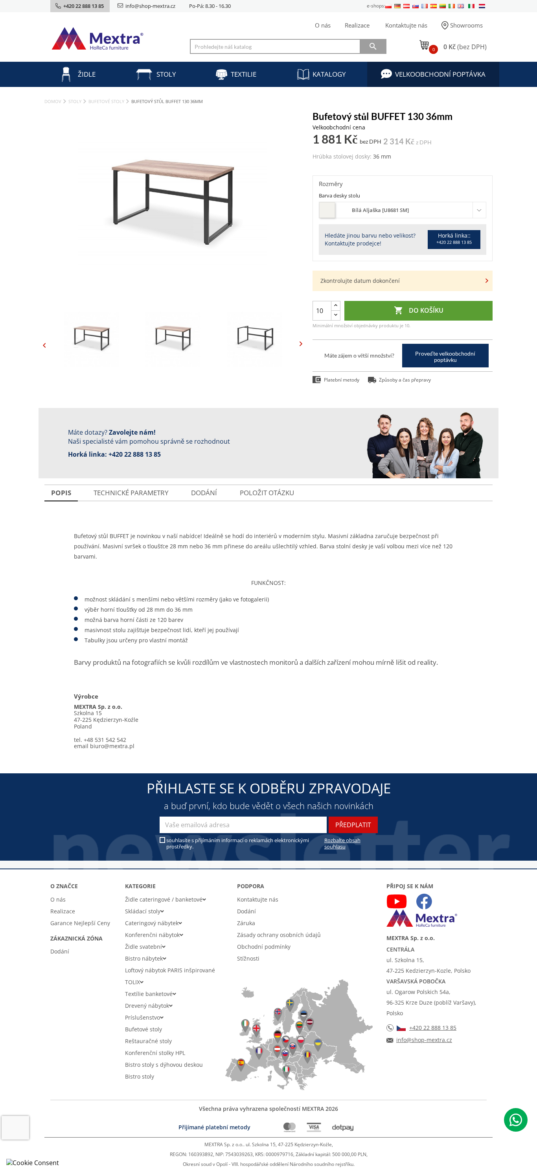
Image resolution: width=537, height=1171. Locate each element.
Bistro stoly (139, 1076)
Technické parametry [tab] (131, 492)
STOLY (166, 74)
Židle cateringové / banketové (163, 899)
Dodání (59, 951)
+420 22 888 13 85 (135, 454)
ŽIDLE (87, 74)
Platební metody (341, 379)
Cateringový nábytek (151, 923)
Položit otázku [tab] (267, 492)
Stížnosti (248, 958)
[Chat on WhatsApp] (516, 1120)
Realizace (357, 25)
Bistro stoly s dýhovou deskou (164, 1064)
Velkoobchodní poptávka (440, 74)
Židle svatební (143, 946)
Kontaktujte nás (406, 25)
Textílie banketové (149, 994)
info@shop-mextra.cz (150, 5)
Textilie (243, 74)
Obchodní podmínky (264, 946)
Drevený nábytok (147, 1005)
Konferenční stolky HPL (155, 1053)
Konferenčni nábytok (152, 935)
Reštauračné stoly (148, 1041)
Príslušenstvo (142, 1017)
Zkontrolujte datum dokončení (360, 280)
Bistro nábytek (144, 958)
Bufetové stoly (143, 1029)
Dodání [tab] (204, 492)
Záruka (246, 923)
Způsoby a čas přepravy (405, 379)
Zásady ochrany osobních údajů (279, 935)
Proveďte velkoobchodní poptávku (445, 356)
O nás (323, 25)
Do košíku (418, 310)
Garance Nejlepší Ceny (80, 923)
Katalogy (329, 74)
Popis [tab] (61, 492)
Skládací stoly (142, 911)
